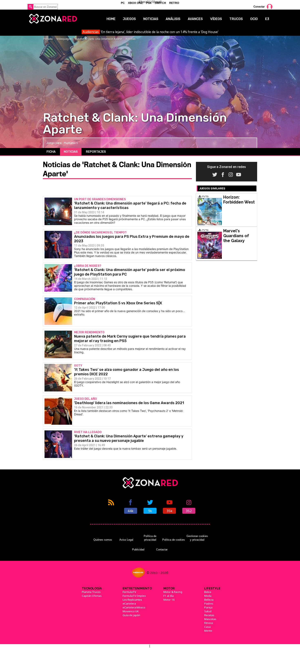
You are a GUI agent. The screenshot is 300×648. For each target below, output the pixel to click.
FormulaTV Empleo (134, 596)
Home (111, 19)
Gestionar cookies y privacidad (197, 538)
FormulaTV (129, 592)
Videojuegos (64, 38)
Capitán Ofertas (92, 596)
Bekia (207, 592)
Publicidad (138, 549)
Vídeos (216, 19)
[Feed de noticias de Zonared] (111, 506)
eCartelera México (134, 607)
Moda (207, 596)
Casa (207, 627)
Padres (208, 603)
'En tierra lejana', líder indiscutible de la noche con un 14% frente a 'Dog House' (150, 32)
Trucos (236, 19)
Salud (207, 611)
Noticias (150, 19)
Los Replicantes (132, 599)
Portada (48, 38)
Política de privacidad (150, 538)
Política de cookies (173, 539)
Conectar (259, 6)
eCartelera (129, 603)
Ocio (254, 19)
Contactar (162, 549)
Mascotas (210, 619)
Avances (195, 19)
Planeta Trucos (91, 592)
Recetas (209, 615)
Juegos (129, 19)
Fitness (208, 623)
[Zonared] (53, 18)
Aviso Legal (126, 539)
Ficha (51, 151)
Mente (208, 630)
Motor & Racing (172, 592)
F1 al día (168, 596)
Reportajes (96, 151)
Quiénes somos (102, 539)
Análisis (173, 19)
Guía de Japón (131, 615)
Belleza (208, 599)
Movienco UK (131, 611)
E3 (267, 19)
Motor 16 (169, 599)
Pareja (208, 607)
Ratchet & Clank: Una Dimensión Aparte (99, 38)
